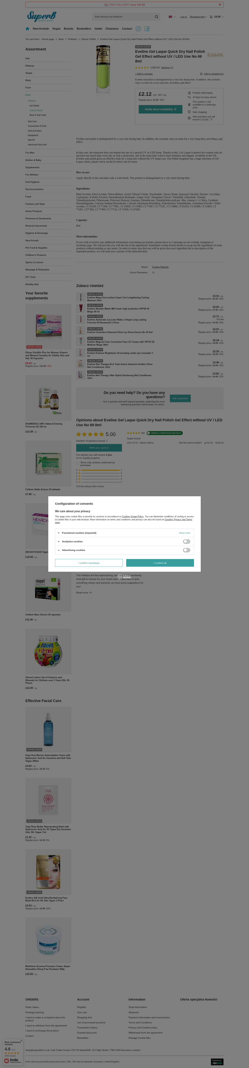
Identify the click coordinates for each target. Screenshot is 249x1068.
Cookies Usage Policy (132, 516)
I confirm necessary (88, 562)
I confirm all (160, 562)
